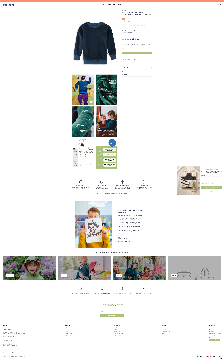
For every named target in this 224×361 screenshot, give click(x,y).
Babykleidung (116, 327)
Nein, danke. (211, 191)
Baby (114, 4)
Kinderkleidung (117, 329)
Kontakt (163, 333)
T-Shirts (66, 331)
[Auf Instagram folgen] (6, 352)
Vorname (203, 175)
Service (119, 4)
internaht (124, 10)
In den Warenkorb (136, 52)
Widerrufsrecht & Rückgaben (215, 333)
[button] (112, 196)
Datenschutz (212, 329)
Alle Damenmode (68, 333)
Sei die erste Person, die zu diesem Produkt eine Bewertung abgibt (112, 196)
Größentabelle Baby (118, 335)
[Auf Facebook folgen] (3, 352)
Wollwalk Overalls (117, 331)
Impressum (211, 331)
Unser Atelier (164, 329)
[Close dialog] (221, 168)
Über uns (164, 327)
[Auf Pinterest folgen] (9, 352)
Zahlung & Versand (213, 335)
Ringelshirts (67, 329)
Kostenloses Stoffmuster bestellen (112, 1)
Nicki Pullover (67, 327)
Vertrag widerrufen (215, 339)
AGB (210, 327)
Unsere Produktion (166, 331)
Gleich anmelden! (112, 315)
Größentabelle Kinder (118, 333)
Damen (104, 4)
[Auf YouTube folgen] (12, 352)
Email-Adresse (204, 180)
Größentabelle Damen (69, 335)
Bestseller (10, 275)
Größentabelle (149, 42)
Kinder (109, 4)
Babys (63, 275)
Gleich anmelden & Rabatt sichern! (211, 187)
